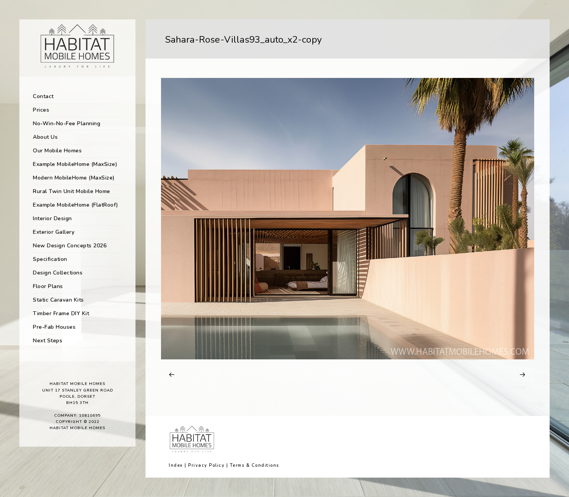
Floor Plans (48, 286)
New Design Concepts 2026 (69, 245)
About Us (45, 137)
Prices (41, 110)
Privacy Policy (206, 465)
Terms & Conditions (254, 465)
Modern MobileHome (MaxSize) (74, 177)
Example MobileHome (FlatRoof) (75, 205)
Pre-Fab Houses (54, 327)
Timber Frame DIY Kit (61, 313)
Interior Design (52, 218)
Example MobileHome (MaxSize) (75, 164)
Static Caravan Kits (58, 300)
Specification (50, 259)
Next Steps (47, 340)
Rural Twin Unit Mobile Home (71, 191)
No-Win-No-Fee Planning (66, 123)
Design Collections (57, 272)
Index (176, 465)
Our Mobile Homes (57, 150)
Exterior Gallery (53, 232)
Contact (43, 96)
